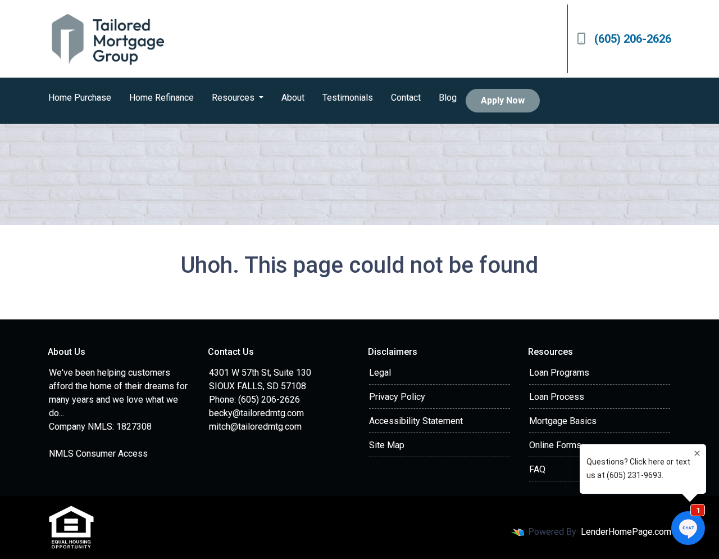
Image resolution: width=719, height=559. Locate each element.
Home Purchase (79, 97)
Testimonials (347, 97)
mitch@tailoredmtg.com (255, 426)
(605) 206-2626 (632, 39)
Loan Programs (559, 372)
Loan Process (556, 396)
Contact (406, 97)
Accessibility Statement (416, 421)
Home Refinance (161, 97)
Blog (448, 97)
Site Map (386, 445)
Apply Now (503, 100)
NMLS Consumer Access (98, 453)
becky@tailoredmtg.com (256, 413)
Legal (380, 372)
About (292, 97)
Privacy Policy (397, 396)
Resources (234, 97)
